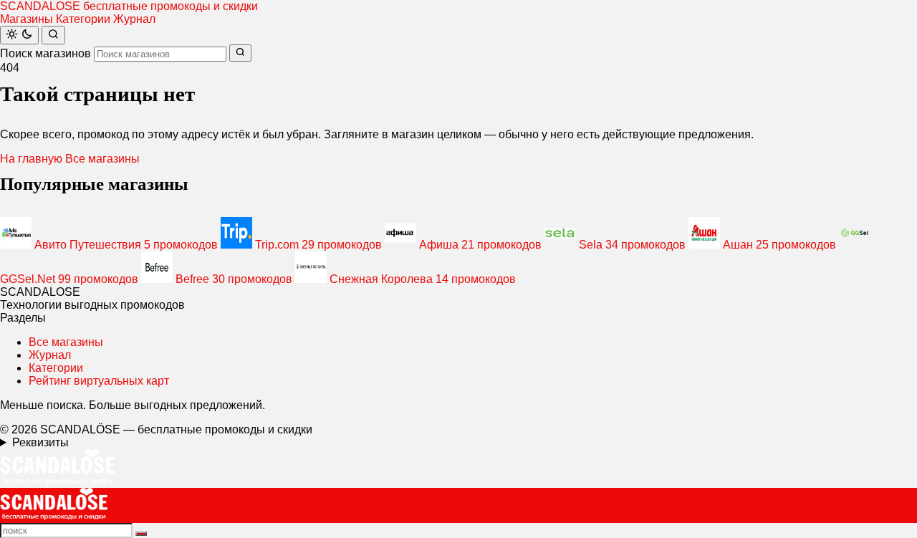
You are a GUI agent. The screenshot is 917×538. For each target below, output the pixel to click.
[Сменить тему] (19, 35)
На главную (31, 159)
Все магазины (102, 159)
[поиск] (141, 534)
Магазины (26, 19)
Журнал (134, 19)
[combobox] (160, 54)
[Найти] (53, 35)
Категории (83, 19)
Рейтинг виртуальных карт (99, 381)
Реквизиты (40, 442)
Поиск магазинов (45, 53)
